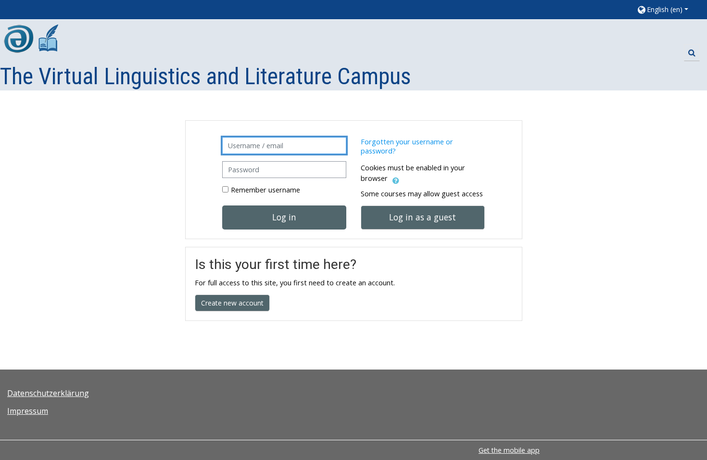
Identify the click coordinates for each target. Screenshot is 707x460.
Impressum (27, 411)
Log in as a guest (422, 217)
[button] (667, 9)
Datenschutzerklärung (48, 393)
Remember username (265, 189)
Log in (284, 217)
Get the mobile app (509, 450)
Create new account (232, 302)
